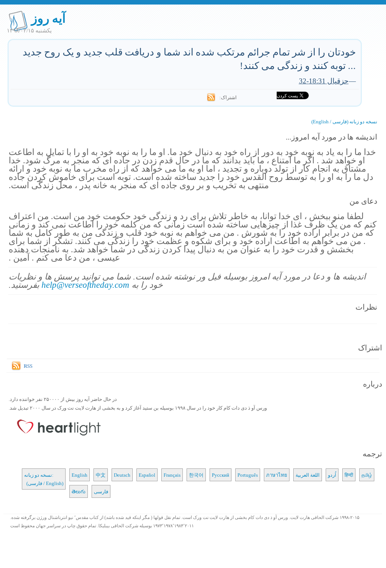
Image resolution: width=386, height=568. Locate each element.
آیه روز (48, 17)
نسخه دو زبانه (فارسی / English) (344, 121)
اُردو (332, 474)
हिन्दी (349, 474)
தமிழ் (366, 474)
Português (247, 474)
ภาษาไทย (276, 474)
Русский (220, 474)
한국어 (196, 474)
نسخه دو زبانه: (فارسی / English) (43, 479)
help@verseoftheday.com (85, 284)
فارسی (101, 491)
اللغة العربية (308, 474)
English (79, 474)
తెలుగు (79, 491)
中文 (101, 474)
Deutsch (122, 474)
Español (147, 474)
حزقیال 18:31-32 (324, 80)
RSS (28, 365)
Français (172, 474)
